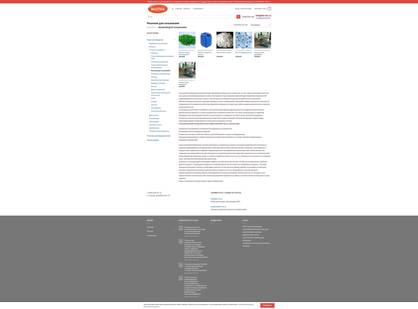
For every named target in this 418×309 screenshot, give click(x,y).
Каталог (186, 9)
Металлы (152, 47)
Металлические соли (158, 111)
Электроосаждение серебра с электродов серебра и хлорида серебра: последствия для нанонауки (195, 267)
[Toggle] (175, 40)
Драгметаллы (154, 115)
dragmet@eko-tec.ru (218, 206)
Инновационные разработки (159, 131)
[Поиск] (173, 9)
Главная (178, 9)
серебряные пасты (250, 243)
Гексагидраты (156, 108)
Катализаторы (154, 118)
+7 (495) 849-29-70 (263, 18)
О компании (198, 9)
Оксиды (154, 86)
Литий (153, 98)
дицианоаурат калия (251, 235)
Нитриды (154, 77)
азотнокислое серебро (252, 237)
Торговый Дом (152, 140)
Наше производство (155, 40)
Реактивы (154, 53)
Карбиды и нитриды (158, 83)
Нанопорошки (154, 121)
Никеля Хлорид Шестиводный (184, 53)
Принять (267, 305)
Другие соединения (158, 89)
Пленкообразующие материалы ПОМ (162, 57)
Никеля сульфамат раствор (204, 53)
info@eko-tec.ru (263, 1)
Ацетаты (154, 105)
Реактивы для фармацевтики (158, 136)
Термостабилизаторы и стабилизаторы (159, 66)
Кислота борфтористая (243, 52)
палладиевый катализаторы (254, 229)
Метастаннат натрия (224, 52)
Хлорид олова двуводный (259, 53)
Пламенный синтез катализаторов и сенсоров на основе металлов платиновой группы (195, 230)
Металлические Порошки (160, 80)
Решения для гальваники (160, 70)
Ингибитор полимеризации (160, 74)
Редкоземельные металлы (158, 43)
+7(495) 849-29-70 (154, 193)
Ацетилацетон (154, 128)
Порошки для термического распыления (160, 94)
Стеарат (154, 101)
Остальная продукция (157, 50)
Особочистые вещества (159, 62)
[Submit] (238, 17)
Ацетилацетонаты (155, 125)
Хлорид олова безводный (184, 83)
